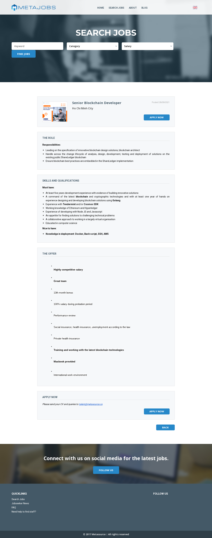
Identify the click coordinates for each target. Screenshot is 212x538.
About (133, 7)
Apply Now (157, 117)
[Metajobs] (36, 7)
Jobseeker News (20, 503)
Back (165, 427)
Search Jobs (116, 7)
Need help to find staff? (24, 511)
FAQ (14, 507)
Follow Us (106, 470)
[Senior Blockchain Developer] (55, 112)
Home (100, 7)
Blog (144, 7)
